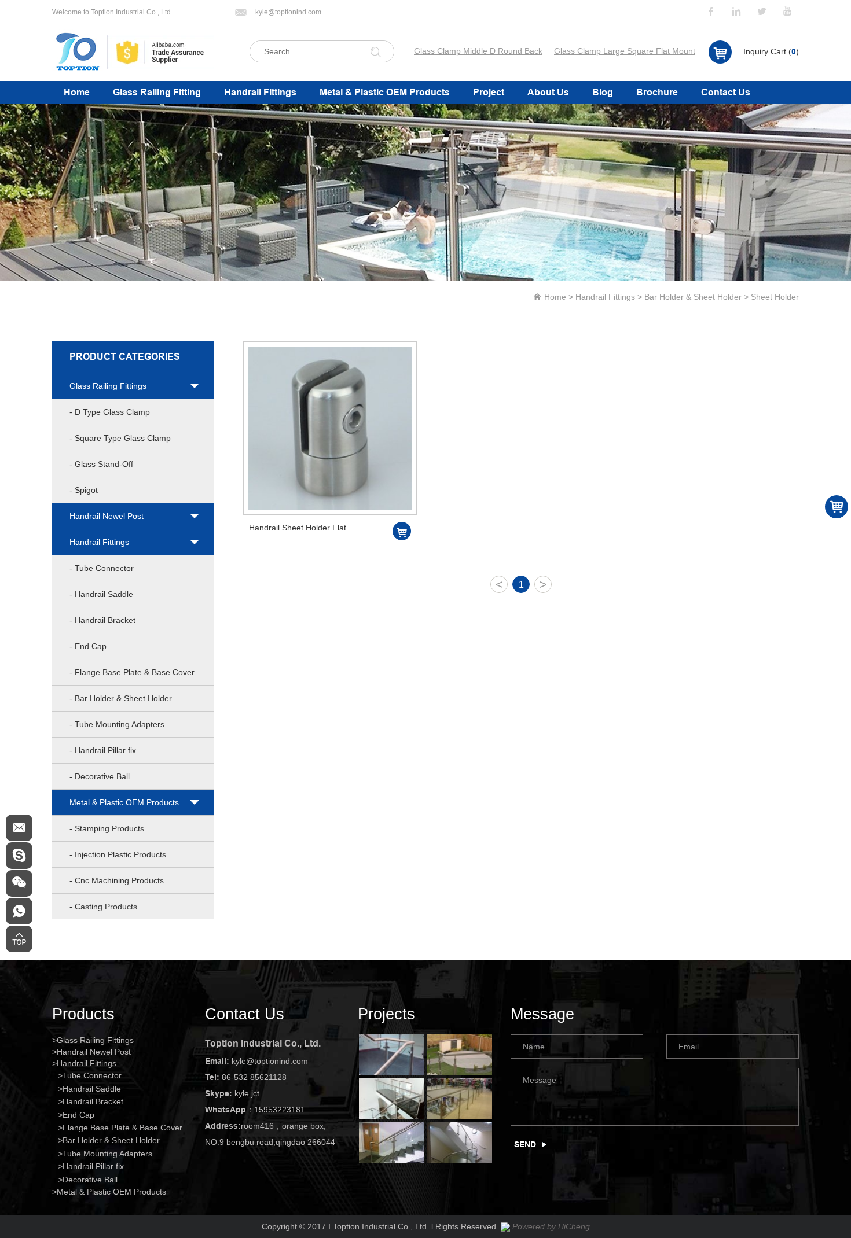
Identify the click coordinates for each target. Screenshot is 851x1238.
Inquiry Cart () (771, 51)
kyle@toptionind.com (288, 12)
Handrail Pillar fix (93, 1166)
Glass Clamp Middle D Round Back (478, 51)
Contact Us (725, 92)
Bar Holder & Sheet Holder (693, 296)
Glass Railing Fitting (157, 92)
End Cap (78, 1114)
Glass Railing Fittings (107, 385)
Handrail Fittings (260, 92)
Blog (602, 92)
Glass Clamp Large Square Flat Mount (624, 51)
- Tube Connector (101, 568)
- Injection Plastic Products (117, 854)
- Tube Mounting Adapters (116, 724)
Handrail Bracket (93, 1101)
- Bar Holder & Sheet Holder (120, 698)
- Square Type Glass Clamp (120, 438)
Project (488, 92)
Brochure (657, 92)
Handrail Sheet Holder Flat (297, 527)
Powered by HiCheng (551, 1226)
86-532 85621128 (254, 1077)
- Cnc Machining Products (116, 880)
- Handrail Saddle (101, 594)
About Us (548, 92)
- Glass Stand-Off (101, 464)
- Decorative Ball (99, 776)
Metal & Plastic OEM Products (385, 92)
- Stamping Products (106, 828)
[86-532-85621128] (19, 911)
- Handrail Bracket (102, 620)
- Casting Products (103, 906)
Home (77, 92)
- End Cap (88, 646)
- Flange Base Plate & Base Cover (132, 672)
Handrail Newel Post (106, 516)
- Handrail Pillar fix (102, 750)
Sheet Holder (775, 296)
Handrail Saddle (92, 1088)
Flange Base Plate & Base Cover (122, 1127)
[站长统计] (505, 1226)
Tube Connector (92, 1075)
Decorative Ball (90, 1179)
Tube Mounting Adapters (107, 1153)
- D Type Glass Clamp (109, 412)
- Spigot (83, 490)
